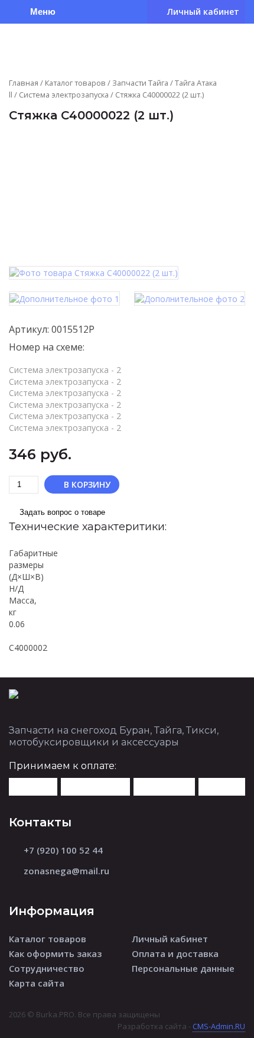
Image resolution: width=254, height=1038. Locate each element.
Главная (23, 82)
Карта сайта (36, 983)
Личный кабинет (170, 939)
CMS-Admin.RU (219, 1026)
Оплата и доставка (175, 953)
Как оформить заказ (55, 953)
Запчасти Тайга (140, 82)
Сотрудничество (46, 968)
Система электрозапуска (64, 94)
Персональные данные (183, 968)
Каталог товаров (75, 82)
